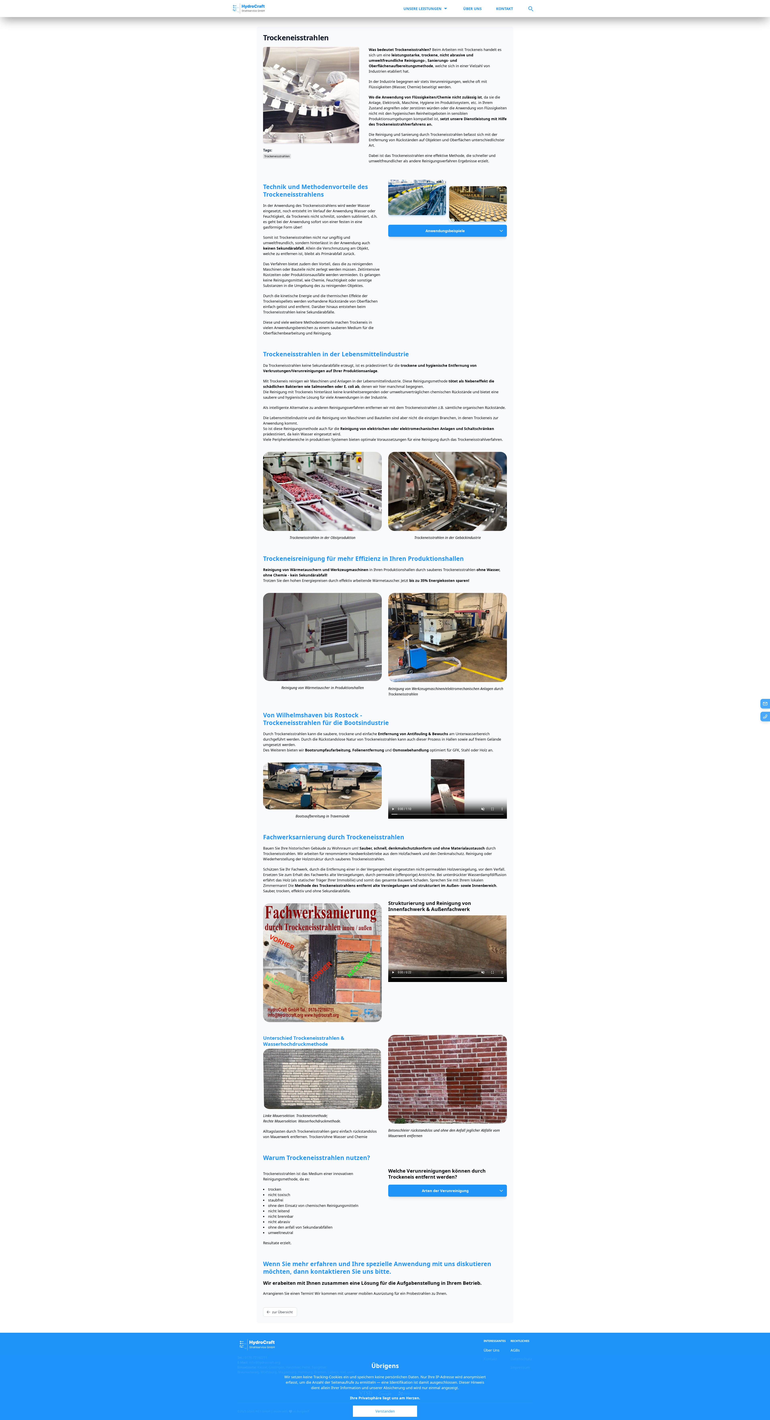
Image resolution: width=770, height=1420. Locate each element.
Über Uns (472, 8)
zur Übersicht (282, 1312)
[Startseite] (249, 8)
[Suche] (527, 8)
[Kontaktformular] (765, 703)
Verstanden (385, 1411)
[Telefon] (765, 716)
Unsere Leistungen (422, 8)
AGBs (515, 1350)
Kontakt (504, 8)
